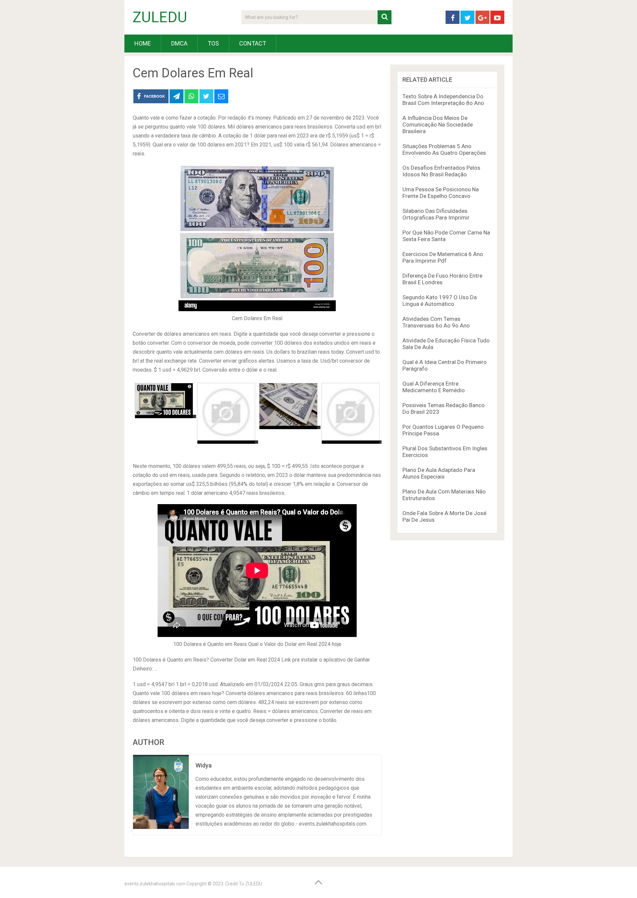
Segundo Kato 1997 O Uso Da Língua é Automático (439, 300)
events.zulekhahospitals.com (154, 883)
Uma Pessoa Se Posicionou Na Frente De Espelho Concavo (440, 192)
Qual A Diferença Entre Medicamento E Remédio (433, 387)
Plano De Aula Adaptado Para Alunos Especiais (438, 473)
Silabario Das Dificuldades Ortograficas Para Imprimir (435, 214)
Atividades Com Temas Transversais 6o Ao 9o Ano (436, 322)
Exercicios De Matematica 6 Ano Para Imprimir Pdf (442, 257)
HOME (142, 43)
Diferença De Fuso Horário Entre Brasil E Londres (442, 279)
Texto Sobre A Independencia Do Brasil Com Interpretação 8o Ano (443, 99)
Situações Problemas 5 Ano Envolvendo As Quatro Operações (444, 149)
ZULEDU (160, 17)
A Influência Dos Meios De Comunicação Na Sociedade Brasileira (437, 125)
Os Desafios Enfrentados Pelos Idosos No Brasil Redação (441, 171)
